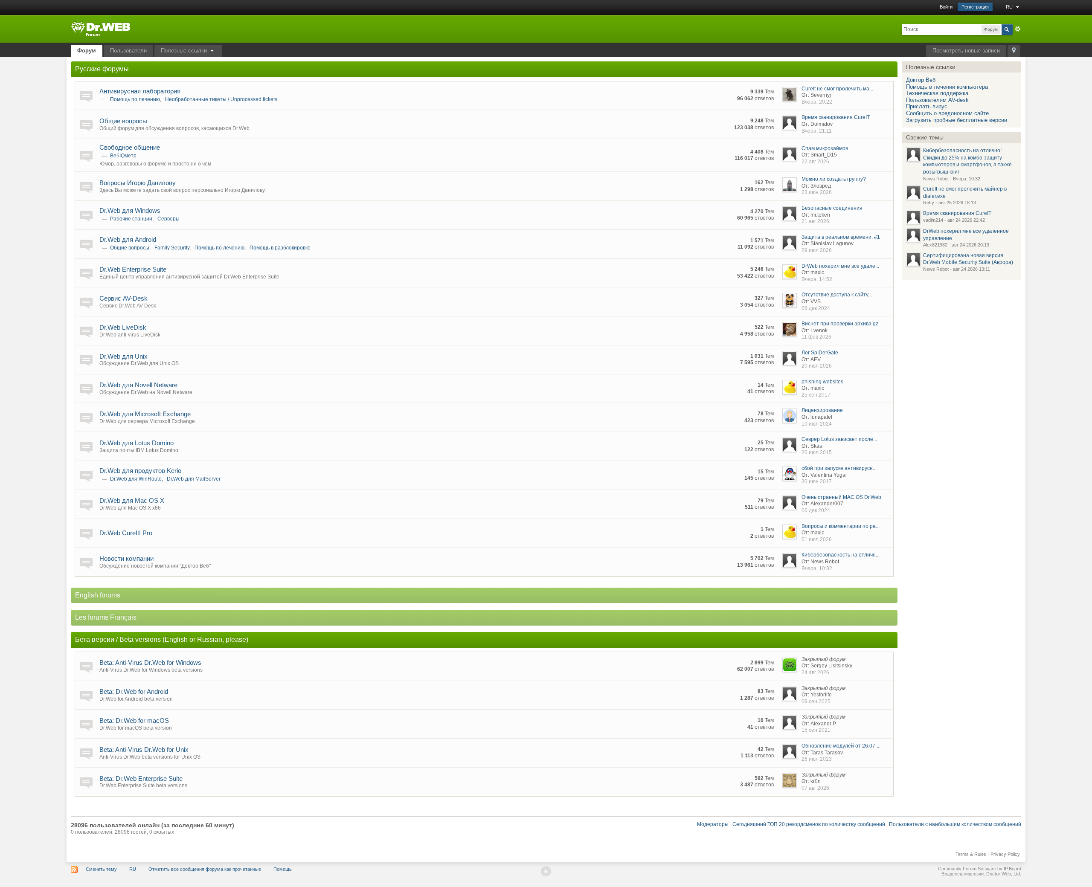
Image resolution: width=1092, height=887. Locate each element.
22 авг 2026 (815, 162)
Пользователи (128, 50)
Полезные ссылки (185, 50)
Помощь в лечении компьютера (947, 87)
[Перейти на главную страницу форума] (100, 28)
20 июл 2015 (817, 452)
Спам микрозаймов (825, 148)
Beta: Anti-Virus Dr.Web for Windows (150, 662)
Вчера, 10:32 (817, 568)
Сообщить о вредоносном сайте (947, 113)
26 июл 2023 (817, 759)
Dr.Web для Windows (129, 210)
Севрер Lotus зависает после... (839, 439)
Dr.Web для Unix (123, 356)
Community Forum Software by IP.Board (979, 868)
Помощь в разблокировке (280, 248)
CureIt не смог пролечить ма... (837, 89)
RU (1010, 6)
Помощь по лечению (135, 99)
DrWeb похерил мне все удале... (840, 266)
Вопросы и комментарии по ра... (841, 526)
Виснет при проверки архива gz (840, 324)
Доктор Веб (920, 80)
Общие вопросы (123, 121)
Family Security (171, 248)
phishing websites (822, 382)
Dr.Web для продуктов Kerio (140, 470)
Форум (86, 50)
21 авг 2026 (815, 221)
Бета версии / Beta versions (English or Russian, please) (161, 639)
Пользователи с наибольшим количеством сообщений (955, 824)
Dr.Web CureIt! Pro (125, 532)
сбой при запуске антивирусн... (839, 468)
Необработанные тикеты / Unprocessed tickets (221, 99)
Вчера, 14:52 (817, 279)
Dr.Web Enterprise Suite (132, 269)
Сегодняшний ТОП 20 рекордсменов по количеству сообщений (808, 824)
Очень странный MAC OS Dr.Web (841, 497)
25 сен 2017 (816, 395)
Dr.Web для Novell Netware (138, 384)
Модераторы (713, 824)
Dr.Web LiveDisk (122, 327)
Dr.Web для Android (127, 239)
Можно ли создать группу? (834, 179)
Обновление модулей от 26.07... (840, 746)
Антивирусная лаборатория (139, 91)
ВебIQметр (123, 156)
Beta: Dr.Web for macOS (134, 720)
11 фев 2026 (816, 337)
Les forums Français (105, 617)
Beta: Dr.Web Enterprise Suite (141, 778)
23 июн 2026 (817, 192)
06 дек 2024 (816, 308)
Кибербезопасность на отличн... (841, 555)
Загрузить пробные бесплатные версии (956, 120)
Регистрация (975, 6)
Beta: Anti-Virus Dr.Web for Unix (144, 749)
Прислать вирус (926, 106)
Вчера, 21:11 (817, 131)
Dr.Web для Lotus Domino (136, 442)
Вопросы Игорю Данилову (137, 182)
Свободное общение (129, 147)
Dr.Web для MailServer (194, 479)
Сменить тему (101, 869)
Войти (946, 6)
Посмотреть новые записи (966, 50)
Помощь (282, 869)
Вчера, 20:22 (817, 102)
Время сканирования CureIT (836, 117)
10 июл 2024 (817, 424)
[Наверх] (546, 871)
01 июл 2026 (817, 539)
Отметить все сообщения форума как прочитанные (204, 869)
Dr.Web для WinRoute (136, 479)
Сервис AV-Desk (123, 298)
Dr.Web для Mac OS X (131, 500)
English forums (97, 595)
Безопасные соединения (832, 208)
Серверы (168, 219)
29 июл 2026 (817, 250)
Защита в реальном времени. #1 (841, 237)
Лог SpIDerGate (820, 353)
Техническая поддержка (937, 93)
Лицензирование (822, 410)
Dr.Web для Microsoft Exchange (145, 413)
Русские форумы (102, 68)
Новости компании (126, 558)
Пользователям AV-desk (937, 100)
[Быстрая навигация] (1014, 51)
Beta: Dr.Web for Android (133, 691)
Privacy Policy (1005, 854)
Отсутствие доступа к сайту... (837, 295)
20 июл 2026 (817, 366)
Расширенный (1017, 29)
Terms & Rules (971, 854)
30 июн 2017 (817, 481)
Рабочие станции (131, 219)
